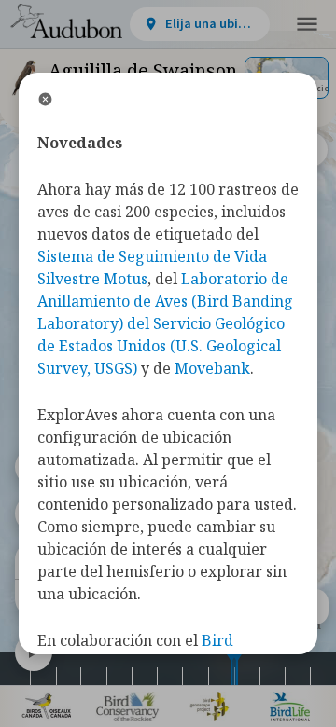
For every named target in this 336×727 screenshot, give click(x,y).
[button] (307, 24)
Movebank (212, 368)
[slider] (231, 668)
